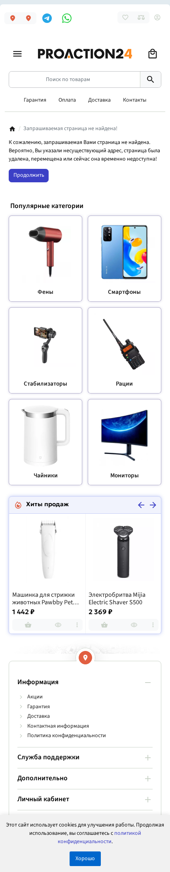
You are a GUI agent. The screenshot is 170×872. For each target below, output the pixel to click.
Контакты (134, 100)
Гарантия (35, 100)
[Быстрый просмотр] (58, 625)
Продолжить (28, 175)
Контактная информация (58, 726)
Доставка (99, 100)
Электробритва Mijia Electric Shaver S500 (117, 599)
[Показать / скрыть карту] (85, 657)
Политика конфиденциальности (66, 736)
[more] (77, 625)
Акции (35, 697)
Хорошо (85, 859)
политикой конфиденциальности (99, 837)
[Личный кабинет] (157, 17)
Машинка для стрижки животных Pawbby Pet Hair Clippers (43, 599)
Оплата (67, 100)
